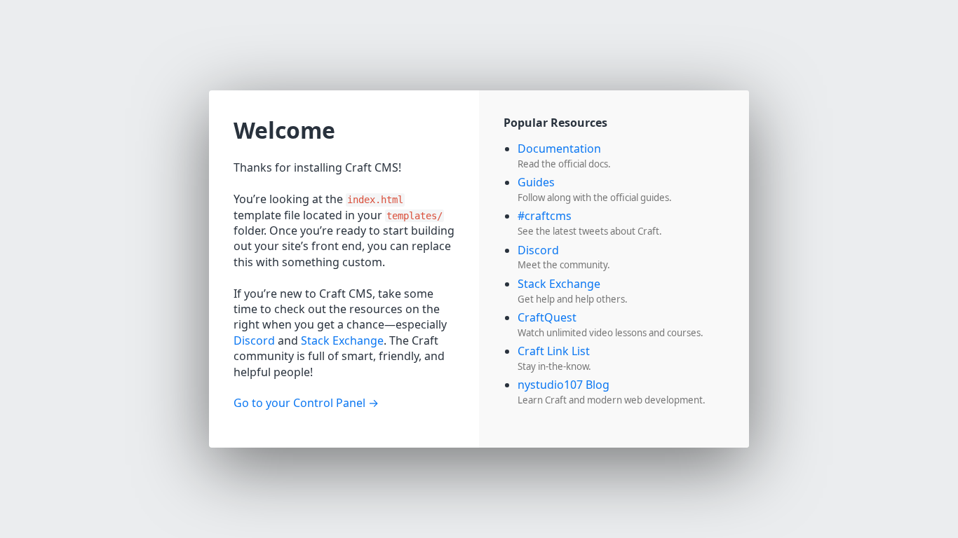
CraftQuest (547, 317)
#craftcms (545, 215)
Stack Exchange (342, 340)
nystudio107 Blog (563, 384)
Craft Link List (554, 351)
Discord (254, 340)
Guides (536, 182)
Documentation (559, 148)
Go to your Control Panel (299, 403)
